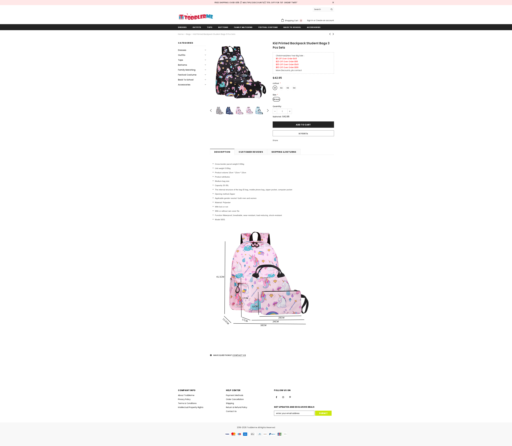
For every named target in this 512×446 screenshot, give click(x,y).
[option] (239, 71)
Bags (188, 34)
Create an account (325, 20)
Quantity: (277, 106)
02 (281, 88)
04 (294, 88)
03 (288, 88)
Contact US (239, 355)
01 (275, 88)
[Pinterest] (290, 397)
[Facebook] (276, 397)
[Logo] (196, 16)
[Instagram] (283, 397)
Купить (303, 133)
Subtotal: (277, 116)
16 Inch (276, 99)
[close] (333, 2)
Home (181, 34)
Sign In (310, 20)
